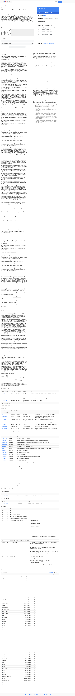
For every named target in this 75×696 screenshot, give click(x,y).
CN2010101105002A (5, 495)
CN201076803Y (4, 460)
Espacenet (44, 43)
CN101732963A (4, 444)
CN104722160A (4, 458)
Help (50, 694)
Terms (41, 694)
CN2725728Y (4, 485)
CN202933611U (4, 466)
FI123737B (3, 414)
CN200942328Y (4, 481)
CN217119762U (4, 462)
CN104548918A (4, 479)
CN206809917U (4, 464)
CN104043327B (4, 422)
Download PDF (41, 12)
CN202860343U (4, 452)
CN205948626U (4, 454)
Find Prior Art (48, 12)
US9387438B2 (4, 419)
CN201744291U (4, 400)
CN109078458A (4, 456)
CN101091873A (4, 393)
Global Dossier (48, 43)
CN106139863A (4, 424)
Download (51, 572)
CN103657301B (4, 416)
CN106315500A (4, 426)
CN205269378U (4, 448)
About (25, 694)
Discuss (52, 43)
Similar (53, 12)
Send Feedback (30, 694)
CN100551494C (4, 440)
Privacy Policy (46, 694)
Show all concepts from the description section (9, 688)
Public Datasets (36, 694)
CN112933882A (4, 428)
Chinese (44, 15)
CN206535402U (4, 446)
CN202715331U (4, 468)
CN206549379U (4, 483)
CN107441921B (4, 442)
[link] (3, 576)
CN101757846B (4, 438)
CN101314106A (4, 398)
